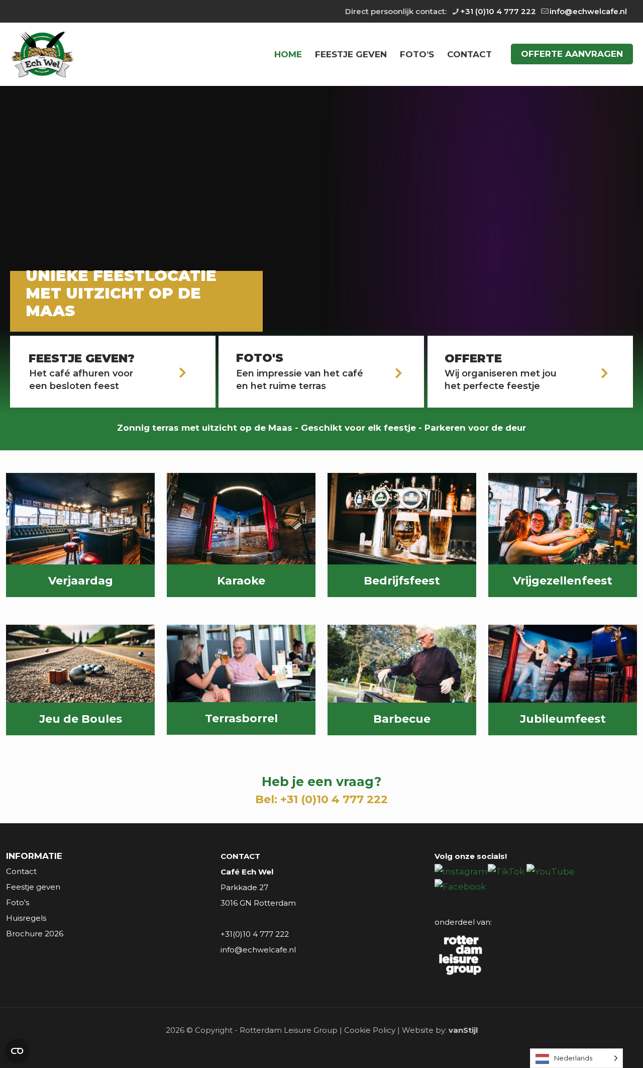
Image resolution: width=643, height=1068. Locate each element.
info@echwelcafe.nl (588, 11)
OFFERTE (473, 358)
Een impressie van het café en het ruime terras (299, 380)
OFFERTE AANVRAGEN (572, 54)
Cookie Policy (369, 1030)
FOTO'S (259, 358)
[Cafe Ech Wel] (42, 54)
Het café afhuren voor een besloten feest (81, 380)
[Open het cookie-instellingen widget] (17, 1051)
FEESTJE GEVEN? (82, 358)
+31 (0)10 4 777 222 (498, 11)
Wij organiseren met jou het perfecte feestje (501, 380)
